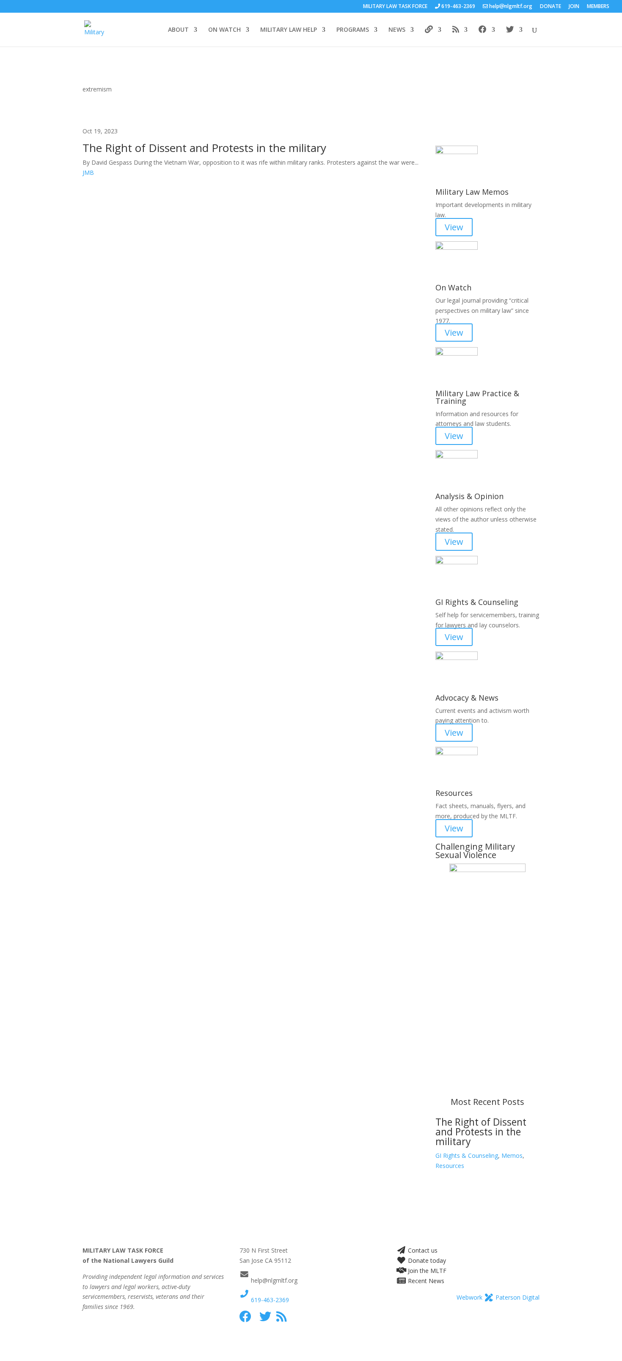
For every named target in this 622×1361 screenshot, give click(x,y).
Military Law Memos (472, 192)
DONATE (550, 7)
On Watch (453, 287)
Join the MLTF (426, 1271)
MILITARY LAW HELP (288, 30)
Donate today (426, 1260)
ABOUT (178, 30)
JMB (88, 172)
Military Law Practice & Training (477, 397)
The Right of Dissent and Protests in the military (204, 147)
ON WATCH (224, 30)
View (454, 227)
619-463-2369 (269, 1300)
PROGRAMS (352, 30)
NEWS (396, 30)
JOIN (574, 7)
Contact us (422, 1250)
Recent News (425, 1281)
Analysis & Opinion (469, 496)
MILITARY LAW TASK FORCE (395, 7)
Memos (512, 1155)
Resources (449, 1166)
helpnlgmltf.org (510, 7)
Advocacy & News (466, 698)
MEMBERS (598, 7)
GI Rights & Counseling (476, 602)
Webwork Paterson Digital (498, 1297)
